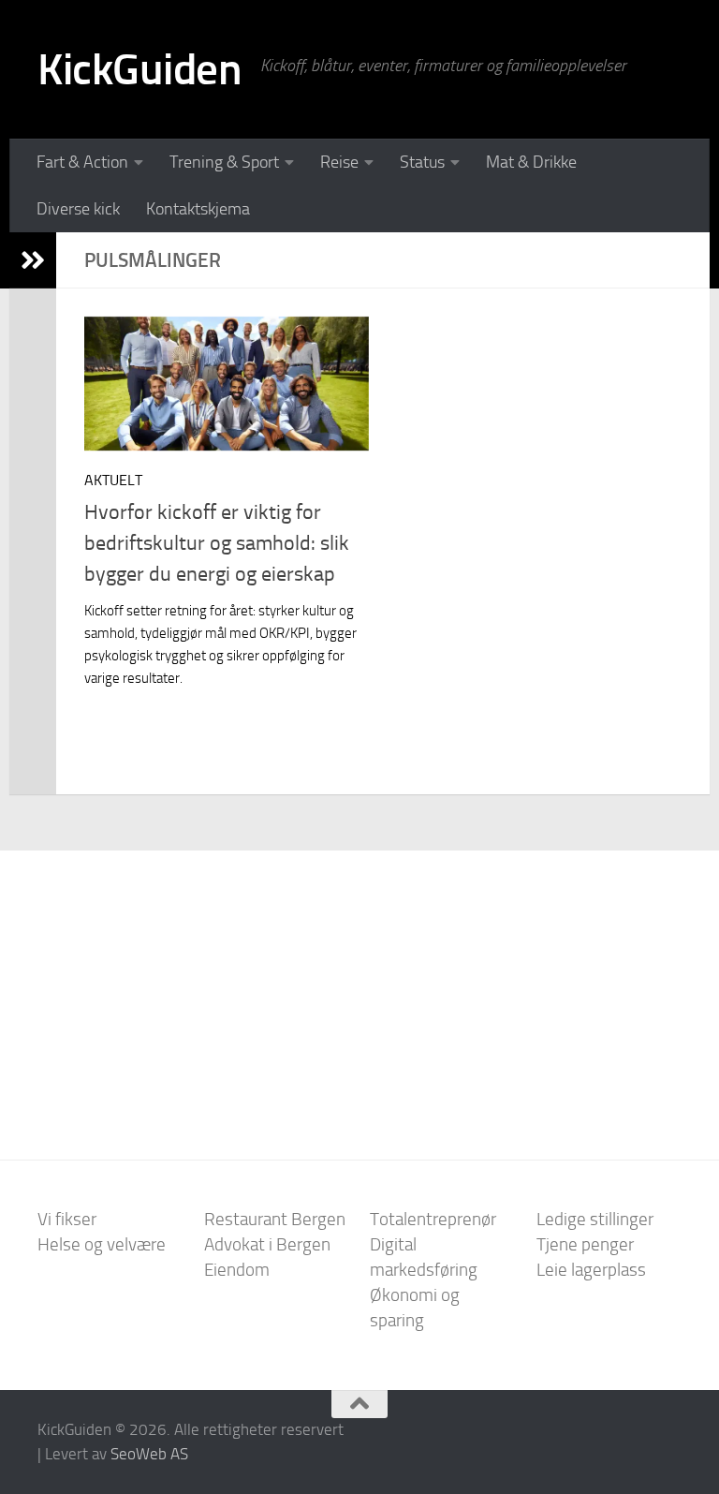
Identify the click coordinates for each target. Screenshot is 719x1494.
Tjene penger (585, 1244)
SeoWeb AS (149, 1453)
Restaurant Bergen (274, 1219)
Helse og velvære (101, 1244)
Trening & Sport (224, 162)
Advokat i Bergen (267, 1244)
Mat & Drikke (531, 162)
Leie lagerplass (591, 1269)
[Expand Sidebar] (32, 260)
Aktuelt (113, 480)
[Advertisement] (359, 991)
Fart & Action (82, 162)
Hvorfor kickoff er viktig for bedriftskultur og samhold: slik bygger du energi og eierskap (216, 543)
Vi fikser (66, 1219)
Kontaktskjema (198, 209)
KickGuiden (139, 69)
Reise (339, 162)
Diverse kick (78, 209)
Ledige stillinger (594, 1219)
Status (422, 162)
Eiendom (237, 1269)
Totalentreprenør (433, 1219)
